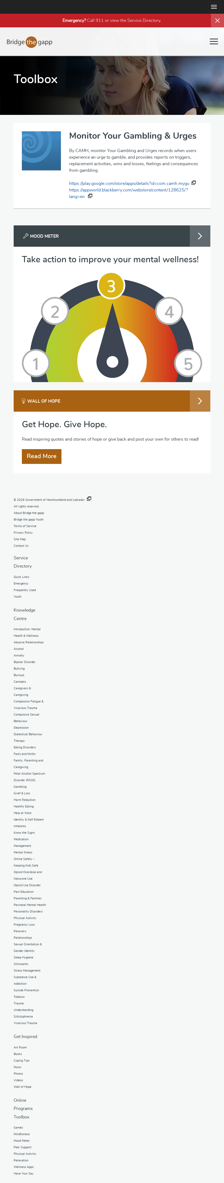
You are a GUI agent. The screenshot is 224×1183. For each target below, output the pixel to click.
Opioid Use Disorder (27, 885)
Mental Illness (23, 852)
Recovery (20, 931)
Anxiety (19, 655)
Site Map (20, 539)
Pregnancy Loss (24, 924)
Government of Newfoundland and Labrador (55, 499)
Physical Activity (25, 918)
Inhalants (20, 826)
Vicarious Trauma (25, 1023)
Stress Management (27, 970)
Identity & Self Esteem (29, 819)
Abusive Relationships (29, 642)
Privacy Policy (23, 532)
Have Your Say (24, 1173)
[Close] (217, 20)
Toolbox (21, 1117)
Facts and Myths (25, 753)
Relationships (23, 937)
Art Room (20, 1047)
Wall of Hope (22, 1086)
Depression (21, 727)
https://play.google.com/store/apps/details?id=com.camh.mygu (129, 183)
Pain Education (24, 891)
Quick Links (21, 577)
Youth (17, 596)
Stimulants (21, 964)
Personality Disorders (28, 911)
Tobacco (19, 996)
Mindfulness (22, 1134)
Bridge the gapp (29, 42)
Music (17, 1067)
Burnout (19, 675)
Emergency (21, 583)
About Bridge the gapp (29, 513)
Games (18, 1127)
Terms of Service (25, 526)
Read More (42, 456)
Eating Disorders (25, 747)
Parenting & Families (28, 898)
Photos (18, 1073)
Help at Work (23, 813)
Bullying (19, 668)
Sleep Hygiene (23, 957)
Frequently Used (25, 590)
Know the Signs (24, 832)
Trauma (19, 1003)
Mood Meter (22, 1140)
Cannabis (20, 681)
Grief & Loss (22, 793)
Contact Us (21, 545)
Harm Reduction (25, 799)
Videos (18, 1080)
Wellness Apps (24, 1167)
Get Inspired (25, 1036)
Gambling (20, 786)
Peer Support (22, 1147)
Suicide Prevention (26, 990)
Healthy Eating (24, 806)
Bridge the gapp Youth (28, 519)
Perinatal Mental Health (30, 904)
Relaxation (21, 1160)
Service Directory (143, 20)
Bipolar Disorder (25, 662)
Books (18, 1054)
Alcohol (19, 648)
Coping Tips (22, 1060)
